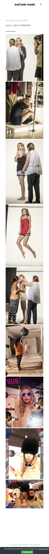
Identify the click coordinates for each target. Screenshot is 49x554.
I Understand (27, 552)
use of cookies (44, 549)
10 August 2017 (21, 21)
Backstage (10, 21)
